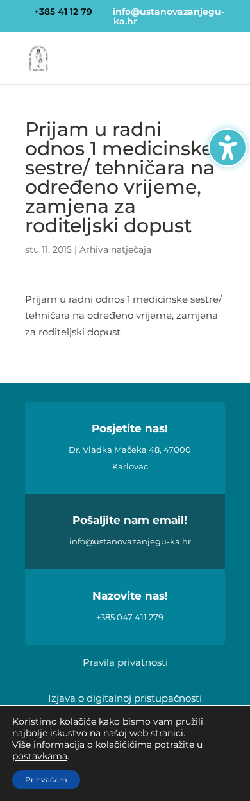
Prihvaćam (46, 779)
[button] (220, 66)
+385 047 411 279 (129, 617)
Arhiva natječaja (115, 249)
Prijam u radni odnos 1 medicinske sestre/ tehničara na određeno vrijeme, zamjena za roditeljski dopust (123, 315)
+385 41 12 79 (63, 11)
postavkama (39, 756)
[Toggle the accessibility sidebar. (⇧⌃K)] (227, 147)
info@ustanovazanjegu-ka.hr (130, 541)
